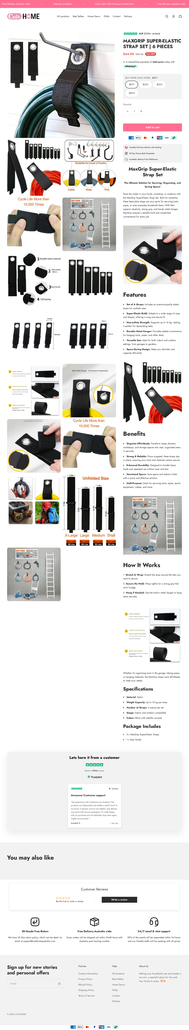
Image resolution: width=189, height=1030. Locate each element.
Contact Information (88, 973)
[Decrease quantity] (127, 111)
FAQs (106, 16)
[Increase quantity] (141, 111)
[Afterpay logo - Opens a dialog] (130, 67)
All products (63, 16)
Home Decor (94, 16)
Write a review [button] (119, 899)
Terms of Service (86, 995)
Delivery (128, 16)
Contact (116, 16)
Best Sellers (78, 16)
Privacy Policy (85, 979)
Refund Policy (85, 984)
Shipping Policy (86, 990)
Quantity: (127, 104)
